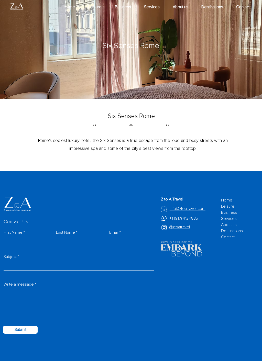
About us (229, 225)
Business (229, 212)
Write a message (19, 284)
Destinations (232, 231)
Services (229, 219)
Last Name (65, 232)
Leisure (227, 206)
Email (113, 232)
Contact (228, 237)
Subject (10, 257)
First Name (13, 232)
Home (226, 200)
